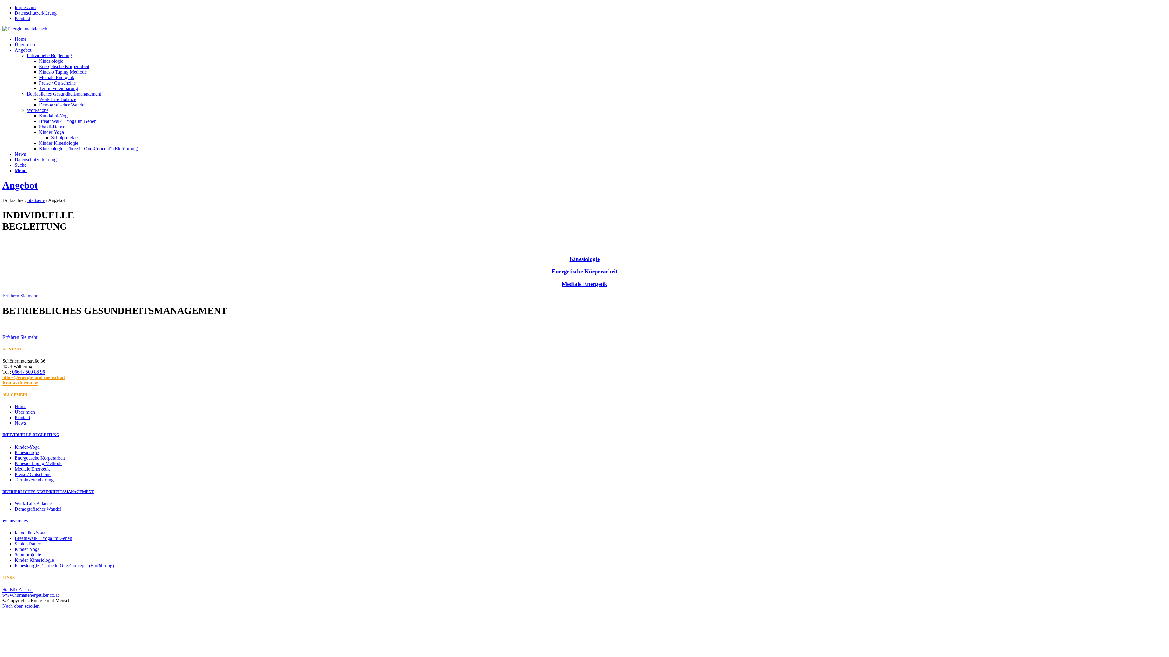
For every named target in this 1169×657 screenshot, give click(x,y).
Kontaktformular (20, 382)
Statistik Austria (17, 589)
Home (20, 406)
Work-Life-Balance (33, 503)
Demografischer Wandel (38, 509)
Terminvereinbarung (34, 479)
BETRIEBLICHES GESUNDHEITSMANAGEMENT (48, 491)
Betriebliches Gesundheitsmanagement (64, 93)
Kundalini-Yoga (30, 532)
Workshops (37, 110)
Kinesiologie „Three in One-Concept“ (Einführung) (64, 565)
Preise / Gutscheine (33, 474)
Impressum (25, 7)
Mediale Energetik (584, 284)
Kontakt (22, 18)
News (20, 423)
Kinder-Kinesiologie (34, 560)
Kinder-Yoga (27, 447)
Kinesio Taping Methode (38, 463)
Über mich (25, 412)
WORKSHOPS (15, 521)
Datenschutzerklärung (36, 13)
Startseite (36, 200)
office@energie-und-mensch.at (33, 377)
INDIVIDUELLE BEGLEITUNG (30, 435)
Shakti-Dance (28, 543)
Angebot (20, 185)
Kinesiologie (585, 259)
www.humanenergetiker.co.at (30, 595)
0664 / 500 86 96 (28, 371)
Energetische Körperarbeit (584, 271)
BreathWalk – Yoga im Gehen (43, 538)
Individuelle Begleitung (49, 55)
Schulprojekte (28, 554)
